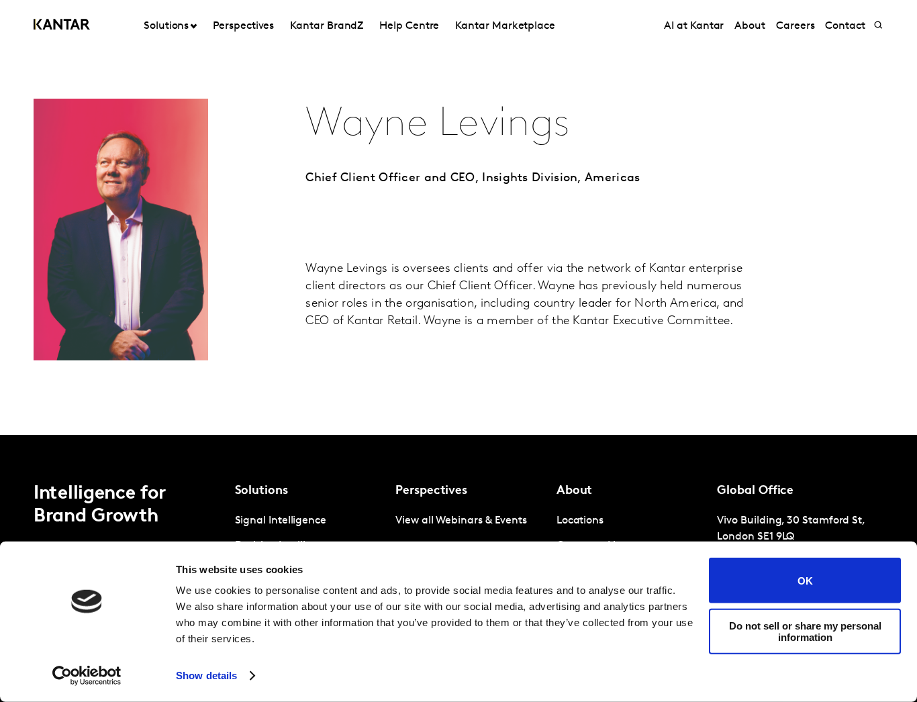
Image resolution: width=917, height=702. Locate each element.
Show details (206, 675)
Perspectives (243, 26)
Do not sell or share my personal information (805, 630)
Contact (845, 26)
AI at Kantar (694, 26)
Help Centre (409, 26)
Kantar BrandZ (326, 26)
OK (805, 580)
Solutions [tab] (166, 26)
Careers (795, 26)
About (749, 26)
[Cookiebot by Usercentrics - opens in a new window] (87, 676)
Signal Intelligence (280, 520)
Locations (580, 520)
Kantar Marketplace (505, 26)
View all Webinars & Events (461, 520)
